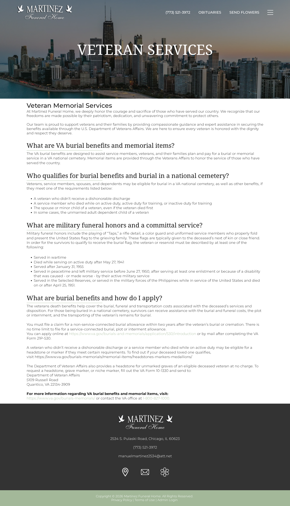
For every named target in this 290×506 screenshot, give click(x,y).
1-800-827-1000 (156, 398)
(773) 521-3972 (145, 447)
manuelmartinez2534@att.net (145, 456)
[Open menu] (270, 12)
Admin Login (167, 500)
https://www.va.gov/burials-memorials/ (61, 398)
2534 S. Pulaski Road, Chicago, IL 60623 (145, 439)
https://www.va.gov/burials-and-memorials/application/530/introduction (132, 334)
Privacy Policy (121, 500)
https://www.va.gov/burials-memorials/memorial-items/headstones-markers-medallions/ (113, 357)
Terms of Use (145, 500)
